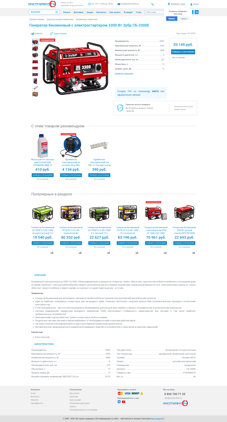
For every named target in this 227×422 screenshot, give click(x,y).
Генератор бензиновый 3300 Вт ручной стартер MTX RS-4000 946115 (184, 231)
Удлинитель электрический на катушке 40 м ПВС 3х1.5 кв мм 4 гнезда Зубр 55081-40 (71, 165)
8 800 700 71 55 (174, 394)
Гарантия (74, 396)
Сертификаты (37, 403)
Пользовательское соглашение (83, 410)
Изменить (171, 18)
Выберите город (178, 4)
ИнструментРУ (157, 419)
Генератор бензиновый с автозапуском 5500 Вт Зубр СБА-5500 (155, 230)
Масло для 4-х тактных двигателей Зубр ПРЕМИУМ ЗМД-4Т (42, 162)
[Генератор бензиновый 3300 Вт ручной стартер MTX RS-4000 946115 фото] (184, 213)
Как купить (75, 393)
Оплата (73, 406)
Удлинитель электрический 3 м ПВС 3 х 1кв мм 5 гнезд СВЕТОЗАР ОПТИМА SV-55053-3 (99, 165)
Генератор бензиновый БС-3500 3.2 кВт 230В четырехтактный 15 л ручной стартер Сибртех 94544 (42, 233)
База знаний (75, 400)
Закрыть (184, 18)
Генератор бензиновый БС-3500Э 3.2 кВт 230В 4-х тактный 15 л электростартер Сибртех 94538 (99, 233)
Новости (34, 400)
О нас (33, 393)
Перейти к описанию (124, 73)
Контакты (35, 396)
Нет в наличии (42, 179)
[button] (197, 12)
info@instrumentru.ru (130, 4)
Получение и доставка (79, 403)
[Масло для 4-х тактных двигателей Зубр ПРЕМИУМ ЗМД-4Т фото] (42, 145)
